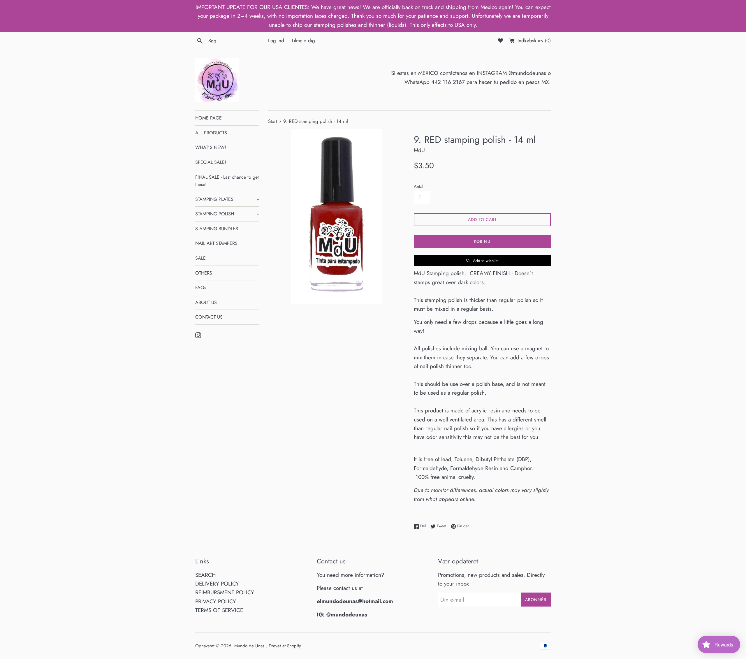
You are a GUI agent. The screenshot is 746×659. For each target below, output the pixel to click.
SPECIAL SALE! (210, 162)
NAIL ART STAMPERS (216, 243)
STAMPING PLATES (227, 199)
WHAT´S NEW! (210, 147)
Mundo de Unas (250, 646)
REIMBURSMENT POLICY (224, 592)
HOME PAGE (208, 118)
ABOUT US (206, 302)
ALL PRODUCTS (211, 132)
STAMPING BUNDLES (216, 228)
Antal (418, 186)
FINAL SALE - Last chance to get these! (227, 181)
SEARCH (205, 575)
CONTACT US (209, 317)
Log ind (276, 40)
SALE (200, 258)
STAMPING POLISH (227, 213)
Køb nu (482, 241)
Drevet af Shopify (285, 646)
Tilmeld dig (303, 40)
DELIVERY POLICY (217, 584)
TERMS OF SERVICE (219, 610)
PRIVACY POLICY (215, 601)
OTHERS (203, 273)
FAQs (200, 287)
